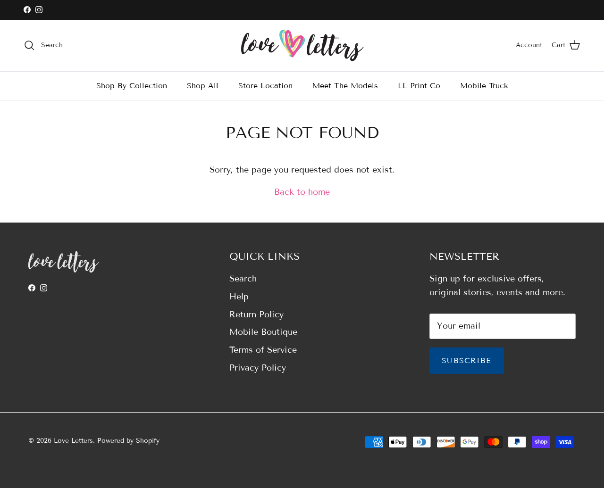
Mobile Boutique (263, 332)
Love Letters (73, 441)
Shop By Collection (131, 85)
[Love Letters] (302, 45)
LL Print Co (419, 85)
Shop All (202, 85)
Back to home (302, 192)
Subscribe (467, 360)
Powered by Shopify (128, 441)
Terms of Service (263, 350)
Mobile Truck (484, 85)
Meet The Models (345, 85)
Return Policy (256, 314)
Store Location (265, 85)
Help (239, 296)
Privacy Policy (257, 368)
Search (243, 278)
